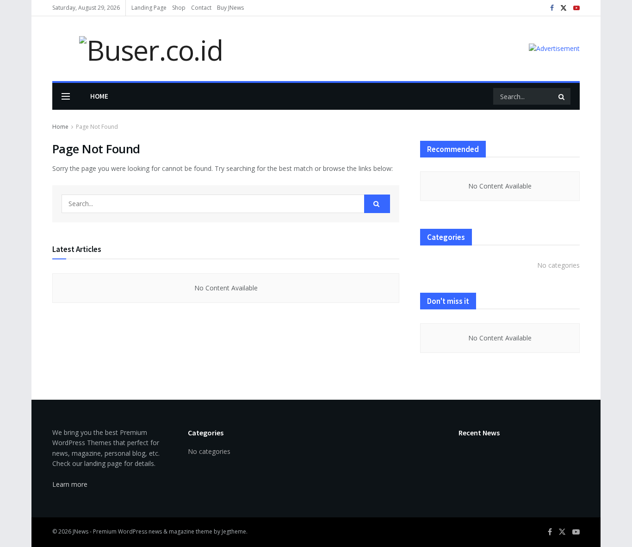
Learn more (69, 484)
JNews (80, 531)
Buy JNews (230, 8)
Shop (179, 8)
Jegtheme (234, 531)
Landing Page (149, 8)
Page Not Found (97, 127)
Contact (201, 8)
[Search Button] (562, 96)
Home (99, 96)
